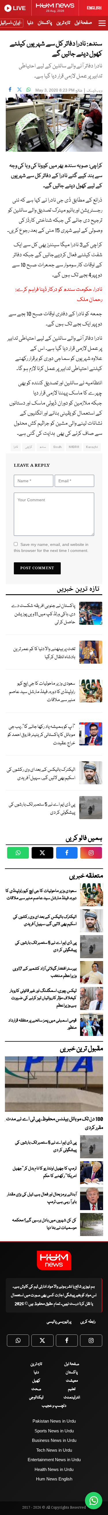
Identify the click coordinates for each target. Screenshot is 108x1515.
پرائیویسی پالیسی (59, 1322)
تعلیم (71, 1389)
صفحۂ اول (83, 22)
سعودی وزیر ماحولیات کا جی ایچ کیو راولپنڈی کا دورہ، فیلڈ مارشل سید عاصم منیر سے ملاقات (42, 692)
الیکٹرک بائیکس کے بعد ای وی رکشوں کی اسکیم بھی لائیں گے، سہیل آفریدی (41, 774)
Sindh (57, 447)
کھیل (36, 1381)
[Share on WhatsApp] (28, 89)
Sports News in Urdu (54, 1430)
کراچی (28, 447)
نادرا (16, 447)
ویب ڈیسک (94, 91)
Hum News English (54, 1478)
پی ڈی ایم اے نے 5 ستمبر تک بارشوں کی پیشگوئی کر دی (42, 809)
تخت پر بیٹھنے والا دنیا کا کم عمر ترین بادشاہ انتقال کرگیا (44, 653)
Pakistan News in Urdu (54, 1421)
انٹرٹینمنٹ (72, 1397)
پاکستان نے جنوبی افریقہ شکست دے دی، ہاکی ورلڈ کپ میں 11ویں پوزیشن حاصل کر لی (43, 614)
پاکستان (45, 22)
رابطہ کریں (88, 1322)
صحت (36, 1389)
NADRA (74, 447)
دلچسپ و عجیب (54, 1406)
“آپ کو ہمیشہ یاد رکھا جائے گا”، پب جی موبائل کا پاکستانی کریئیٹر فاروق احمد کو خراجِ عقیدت (41, 735)
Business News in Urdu (54, 1440)
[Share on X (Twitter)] (19, 89)
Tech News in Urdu (54, 1450)
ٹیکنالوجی (36, 1397)
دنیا (30, 22)
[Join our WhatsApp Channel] (93, 1500)
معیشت (72, 1381)
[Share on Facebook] (10, 89)
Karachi (92, 447)
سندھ (42, 447)
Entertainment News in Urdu (54, 1459)
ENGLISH (94, 8)
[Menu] (102, 26)
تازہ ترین (63, 22)
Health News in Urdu (54, 1469)
